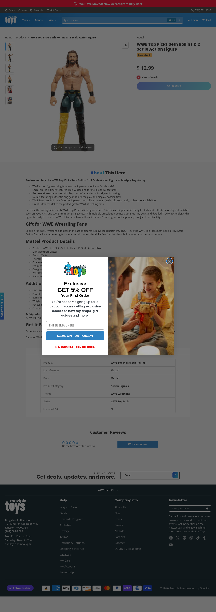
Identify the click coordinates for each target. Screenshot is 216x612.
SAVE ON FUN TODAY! (75, 335)
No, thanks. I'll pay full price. (75, 347)
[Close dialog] (169, 261)
